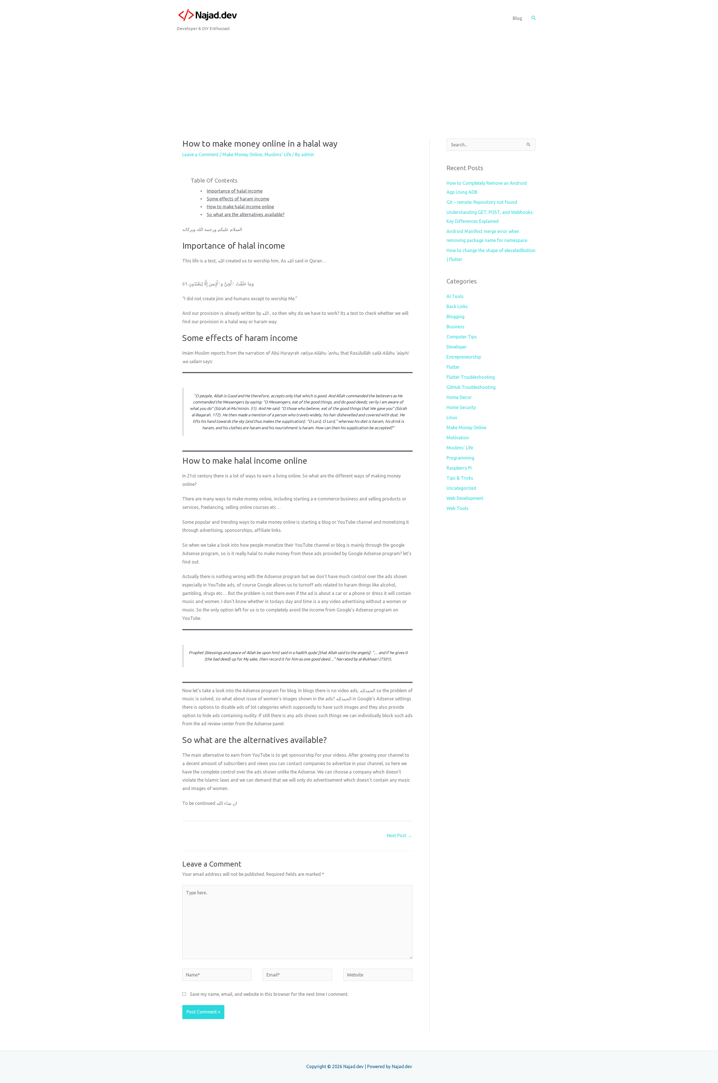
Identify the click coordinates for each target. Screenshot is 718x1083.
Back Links (457, 306)
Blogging (455, 316)
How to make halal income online (240, 206)
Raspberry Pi (459, 467)
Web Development (465, 498)
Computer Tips (462, 336)
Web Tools (457, 508)
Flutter (453, 367)
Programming (460, 457)
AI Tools (455, 296)
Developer (457, 346)
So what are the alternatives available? (245, 214)
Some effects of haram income (238, 198)
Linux (452, 417)
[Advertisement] (359, 78)
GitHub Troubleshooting (471, 387)
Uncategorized (461, 488)
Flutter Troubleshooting (471, 377)
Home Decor (459, 397)
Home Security (461, 407)
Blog (517, 18)
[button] (534, 18)
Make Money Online (242, 154)
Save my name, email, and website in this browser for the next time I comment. (269, 994)
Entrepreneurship (464, 356)
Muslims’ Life (277, 154)
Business (455, 326)
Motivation (458, 437)
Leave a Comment (200, 154)
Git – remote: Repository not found (482, 202)
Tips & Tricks (460, 478)
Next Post (399, 835)
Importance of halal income (235, 190)
